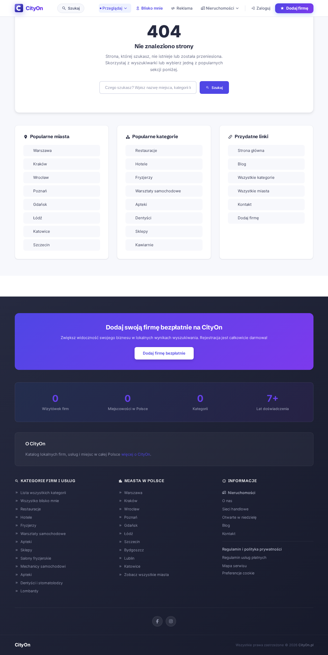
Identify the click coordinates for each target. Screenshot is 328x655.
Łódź (37, 217)
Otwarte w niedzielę (239, 517)
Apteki (141, 204)
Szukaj (217, 88)
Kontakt (245, 204)
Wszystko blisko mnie (39, 500)
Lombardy (29, 591)
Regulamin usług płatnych (244, 557)
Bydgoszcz (134, 550)
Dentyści (143, 217)
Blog (242, 163)
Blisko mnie (152, 8)
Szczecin (41, 244)
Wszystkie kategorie (256, 177)
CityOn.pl (305, 645)
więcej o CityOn (135, 454)
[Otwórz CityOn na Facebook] (157, 621)
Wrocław (41, 177)
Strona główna (251, 150)
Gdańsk (40, 204)
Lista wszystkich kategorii (43, 492)
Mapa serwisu (234, 566)
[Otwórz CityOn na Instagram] (171, 621)
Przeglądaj (112, 8)
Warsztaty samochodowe (158, 190)
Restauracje (146, 150)
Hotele (141, 163)
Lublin (129, 558)
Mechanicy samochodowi (43, 566)
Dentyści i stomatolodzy (41, 583)
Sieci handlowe (235, 509)
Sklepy (141, 231)
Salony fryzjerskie (35, 558)
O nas (227, 500)
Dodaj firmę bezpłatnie (164, 353)
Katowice (41, 231)
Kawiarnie (144, 244)
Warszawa (42, 150)
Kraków (40, 163)
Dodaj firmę (248, 217)
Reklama (185, 8)
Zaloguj (263, 8)
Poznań (40, 190)
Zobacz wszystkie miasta (146, 574)
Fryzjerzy (143, 177)
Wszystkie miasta (253, 190)
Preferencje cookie (238, 573)
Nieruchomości (220, 8)
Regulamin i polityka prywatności (252, 549)
